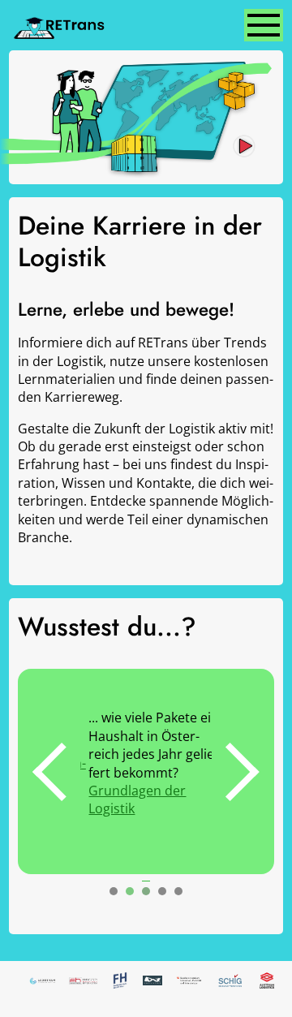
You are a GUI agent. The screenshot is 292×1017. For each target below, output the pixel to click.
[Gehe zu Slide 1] (114, 891)
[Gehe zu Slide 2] (130, 891)
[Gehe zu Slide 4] (162, 891)
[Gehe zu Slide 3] (146, 891)
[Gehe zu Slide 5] (178, 891)
